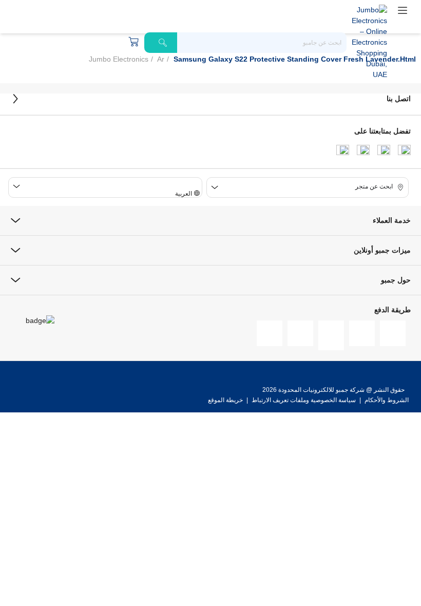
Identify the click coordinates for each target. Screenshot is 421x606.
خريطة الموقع (225, 400)
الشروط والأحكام (386, 400)
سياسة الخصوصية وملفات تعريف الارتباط (304, 400)
